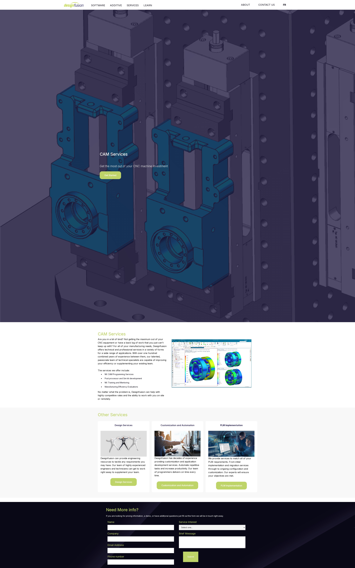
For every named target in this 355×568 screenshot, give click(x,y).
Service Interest (188, 522)
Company (113, 533)
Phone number (115, 556)
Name (110, 522)
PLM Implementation (231, 485)
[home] (75, 4)
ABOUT (245, 4)
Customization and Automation (177, 485)
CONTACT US (266, 4)
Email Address (115, 545)
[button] (98, 5)
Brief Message (187, 533)
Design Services (123, 482)
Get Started (110, 175)
